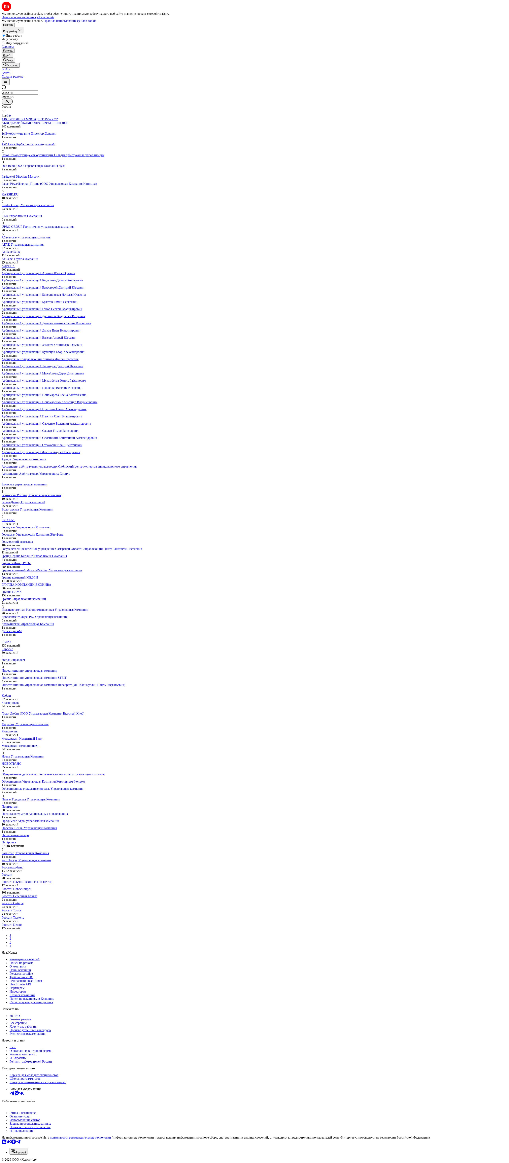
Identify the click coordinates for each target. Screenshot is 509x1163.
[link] (8, 60)
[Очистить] (7, 101)
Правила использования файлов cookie (70, 20)
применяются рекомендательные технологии (80, 1137)
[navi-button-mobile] (6, 81)
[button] (6, 69)
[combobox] (20, 92)
